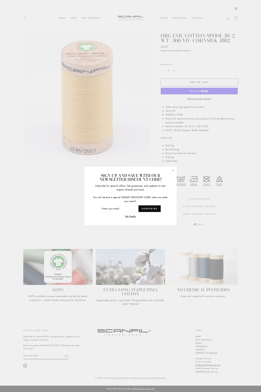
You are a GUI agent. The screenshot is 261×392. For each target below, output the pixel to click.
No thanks (130, 216)
